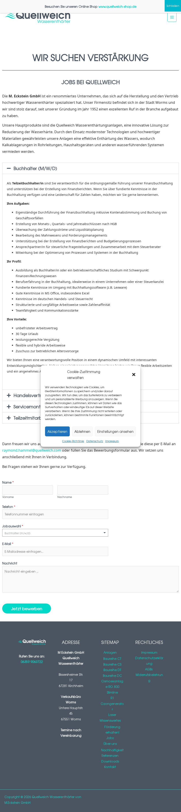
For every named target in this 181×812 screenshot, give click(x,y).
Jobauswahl (12, 526)
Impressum (112, 441)
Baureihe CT (112, 658)
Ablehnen (82, 431)
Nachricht (9, 563)
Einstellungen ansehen (115, 431)
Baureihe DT (112, 670)
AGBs (149, 669)
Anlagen (110, 652)
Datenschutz (94, 441)
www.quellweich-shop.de (117, 6)
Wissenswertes (110, 720)
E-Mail (7, 543)
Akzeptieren (57, 431)
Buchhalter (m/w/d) (35, 168)
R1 (112, 698)
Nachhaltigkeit (112, 750)
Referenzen (110, 755)
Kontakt (110, 767)
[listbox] (55, 533)
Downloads (110, 761)
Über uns (110, 743)
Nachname (64, 497)
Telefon (8, 506)
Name (8, 482)
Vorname (8, 497)
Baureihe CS (112, 664)
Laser (112, 714)
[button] (134, 374)
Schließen (172, 6)
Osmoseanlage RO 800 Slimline (112, 687)
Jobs (110, 738)
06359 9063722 (32, 661)
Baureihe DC (112, 675)
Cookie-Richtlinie (73, 441)
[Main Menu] (172, 17)
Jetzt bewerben (26, 608)
